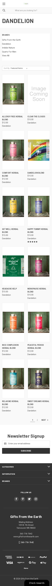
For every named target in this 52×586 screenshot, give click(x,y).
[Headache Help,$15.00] (13, 266)
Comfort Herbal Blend (10, 174)
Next (43, 420)
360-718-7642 (27, 542)
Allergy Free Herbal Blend (12, 118)
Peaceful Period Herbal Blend (35, 346)
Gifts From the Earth (11, 40)
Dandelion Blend (35, 173)
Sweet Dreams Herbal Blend (38, 403)
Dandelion (6, 44)
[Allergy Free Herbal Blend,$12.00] (13, 93)
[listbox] (19, 68)
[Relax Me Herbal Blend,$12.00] (13, 378)
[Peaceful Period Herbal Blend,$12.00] (38, 322)
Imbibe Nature (8, 48)
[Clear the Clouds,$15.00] (38, 93)
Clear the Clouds (36, 116)
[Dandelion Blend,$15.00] (38, 150)
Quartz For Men (9, 52)
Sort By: (7, 68)
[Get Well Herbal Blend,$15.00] (13, 206)
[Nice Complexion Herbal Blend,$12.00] (13, 322)
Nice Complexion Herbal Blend (10, 346)
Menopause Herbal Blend (36, 290)
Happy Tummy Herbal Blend (37, 231)
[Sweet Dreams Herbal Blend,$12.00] (38, 378)
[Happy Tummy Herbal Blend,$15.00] (38, 206)
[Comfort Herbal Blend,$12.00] (13, 150)
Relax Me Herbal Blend (10, 403)
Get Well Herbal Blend (10, 231)
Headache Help (9, 288)
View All (5, 55)
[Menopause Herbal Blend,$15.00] (38, 266)
